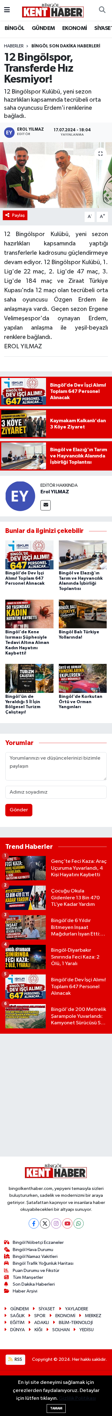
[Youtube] (67, 1223)
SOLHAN (61, 1329)
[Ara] (102, 10)
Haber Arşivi (25, 1291)
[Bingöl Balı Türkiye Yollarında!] (83, 613)
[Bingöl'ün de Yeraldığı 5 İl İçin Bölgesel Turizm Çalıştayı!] (29, 678)
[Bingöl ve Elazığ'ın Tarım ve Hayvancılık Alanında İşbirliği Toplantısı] (83, 554)
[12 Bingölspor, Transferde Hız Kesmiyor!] (56, 175)
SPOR (39, 1315)
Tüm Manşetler (28, 1277)
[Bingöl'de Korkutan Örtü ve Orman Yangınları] (83, 678)
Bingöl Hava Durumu (33, 1249)
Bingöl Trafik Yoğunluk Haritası (43, 1263)
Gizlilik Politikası (77, 1398)
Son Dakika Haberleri (34, 1284)
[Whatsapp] (78, 1223)
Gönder (19, 810)
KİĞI (38, 1329)
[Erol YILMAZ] (20, 496)
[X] (45, 1223)
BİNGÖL (14, 28)
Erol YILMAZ (54, 491)
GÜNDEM (43, 28)
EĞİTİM (17, 1322)
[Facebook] (34, 1223)
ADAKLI (41, 1322)
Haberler (14, 46)
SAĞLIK (17, 1315)
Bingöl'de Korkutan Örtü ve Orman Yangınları (80, 701)
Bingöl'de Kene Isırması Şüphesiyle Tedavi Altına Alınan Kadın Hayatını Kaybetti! (27, 642)
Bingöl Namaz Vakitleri (35, 1256)
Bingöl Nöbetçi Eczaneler (38, 1242)
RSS (18, 1359)
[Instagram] (56, 1223)
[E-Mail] (45, 505)
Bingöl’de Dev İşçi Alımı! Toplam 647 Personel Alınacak (24, 578)
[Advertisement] (56, 1095)
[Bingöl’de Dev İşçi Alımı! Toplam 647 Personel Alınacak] (29, 554)
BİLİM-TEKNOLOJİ (76, 1322)
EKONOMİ (74, 28)
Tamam (56, 1408)
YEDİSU (86, 1329)
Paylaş (18, 215)
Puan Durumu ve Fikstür (36, 1270)
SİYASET (47, 1309)
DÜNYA (17, 1329)
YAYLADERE (76, 1309)
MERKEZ (93, 1315)
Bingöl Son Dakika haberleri (65, 46)
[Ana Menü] (7, 10)
